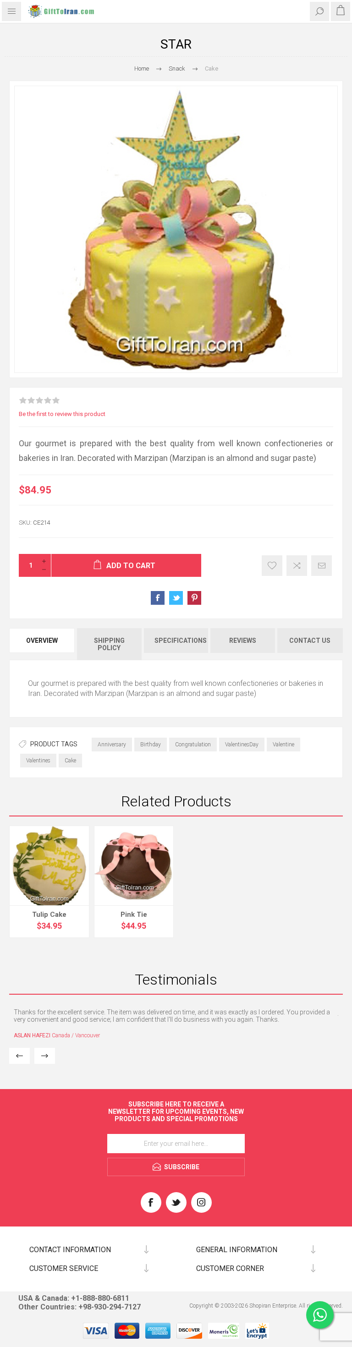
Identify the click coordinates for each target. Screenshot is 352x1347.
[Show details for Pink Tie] (134, 865)
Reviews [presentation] (242, 640)
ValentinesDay (241, 744)
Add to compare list (296, 565)
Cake (70, 760)
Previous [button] (19, 1056)
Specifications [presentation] (180, 640)
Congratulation (193, 744)
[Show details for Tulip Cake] (49, 865)
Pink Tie (134, 914)
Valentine (283, 744)
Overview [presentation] (42, 640)
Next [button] (44, 1056)
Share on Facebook (158, 598)
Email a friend (321, 565)
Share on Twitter (176, 598)
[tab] (42, 644)
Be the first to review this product (62, 414)
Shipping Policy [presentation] (109, 644)
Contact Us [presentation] (309, 640)
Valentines (38, 760)
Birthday (150, 744)
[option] (176, 1023)
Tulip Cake (49, 914)
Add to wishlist (272, 565)
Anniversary (112, 744)
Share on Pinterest (194, 598)
